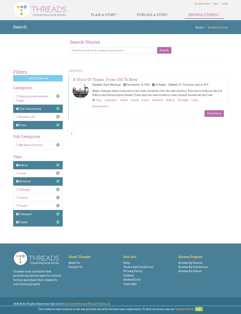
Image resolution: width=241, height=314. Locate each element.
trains (135, 100)
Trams (23, 206)
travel (145, 100)
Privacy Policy (133, 271)
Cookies (128, 275)
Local (22, 173)
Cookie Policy (184, 309)
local (194, 100)
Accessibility (132, 279)
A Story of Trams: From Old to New (105, 79)
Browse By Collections (193, 267)
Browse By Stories (190, 263)
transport (111, 100)
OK (199, 309)
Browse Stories (203, 14)
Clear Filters (37, 78)
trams (124, 100)
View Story (214, 113)
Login (225, 3)
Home (199, 27)
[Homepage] (79, 9)
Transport (25, 214)
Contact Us (75, 267)
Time (22, 125)
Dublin (23, 165)
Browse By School (190, 271)
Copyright (130, 284)
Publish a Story (152, 14)
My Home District (30, 145)
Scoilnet (70, 304)
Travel (23, 222)
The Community (29, 108)
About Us (74, 263)
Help (215, 3)
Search (164, 50)
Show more (100, 106)
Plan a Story (103, 14)
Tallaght (24, 189)
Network (24, 181)
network (157, 100)
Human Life (26, 117)
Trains (23, 197)
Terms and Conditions (138, 267)
